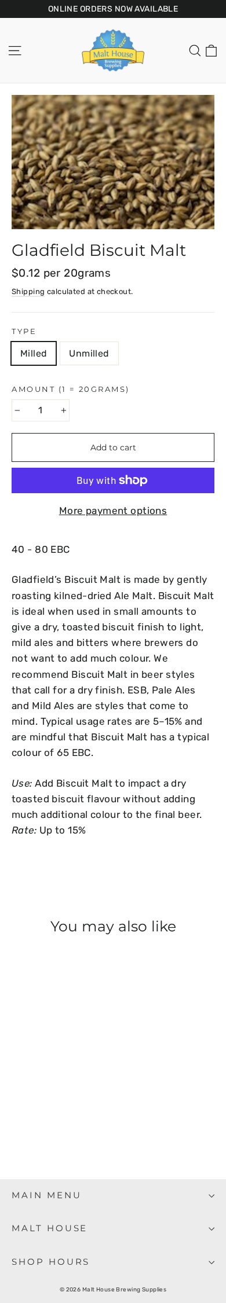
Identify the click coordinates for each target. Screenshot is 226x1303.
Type (24, 331)
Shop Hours (51, 1262)
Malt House (50, 1228)
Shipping (28, 291)
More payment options (113, 510)
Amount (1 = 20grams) (71, 389)
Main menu (46, 1195)
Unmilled (89, 353)
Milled (33, 353)
